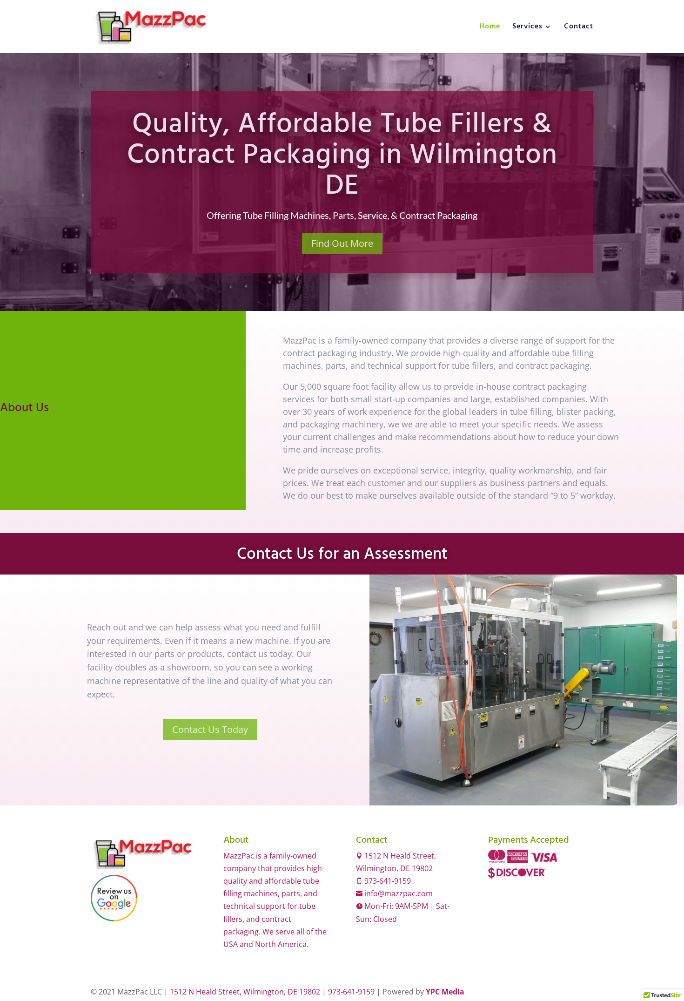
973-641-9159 (386, 881)
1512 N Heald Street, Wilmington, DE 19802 (245, 992)
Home (489, 28)
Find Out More (342, 243)
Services (527, 28)
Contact (578, 28)
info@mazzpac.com (397, 893)
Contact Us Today (210, 729)
